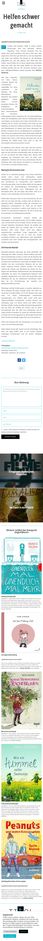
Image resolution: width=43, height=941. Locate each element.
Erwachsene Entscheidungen (9, 804)
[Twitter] (23, 360)
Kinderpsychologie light (8, 596)
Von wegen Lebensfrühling (9, 655)
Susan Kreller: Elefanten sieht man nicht (14, 348)
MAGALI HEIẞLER (8, 341)
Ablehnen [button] (23, 931)
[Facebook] (19, 360)
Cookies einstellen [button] (10, 931)
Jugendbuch (21, 9)
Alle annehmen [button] (10, 936)
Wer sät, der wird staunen (8, 731)
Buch (21, 368)
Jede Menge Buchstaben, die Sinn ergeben (13, 881)
